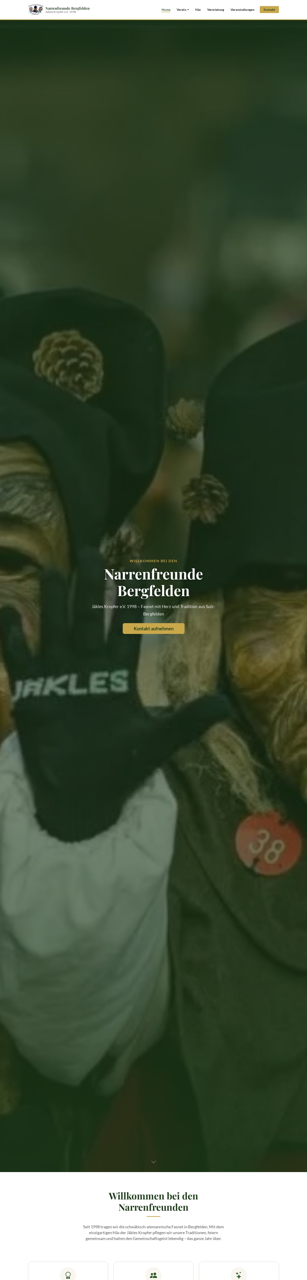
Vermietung (215, 9)
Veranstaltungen (243, 9)
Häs (198, 9)
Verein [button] (181, 9)
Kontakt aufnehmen (154, 628)
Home (166, 9)
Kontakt (269, 9)
